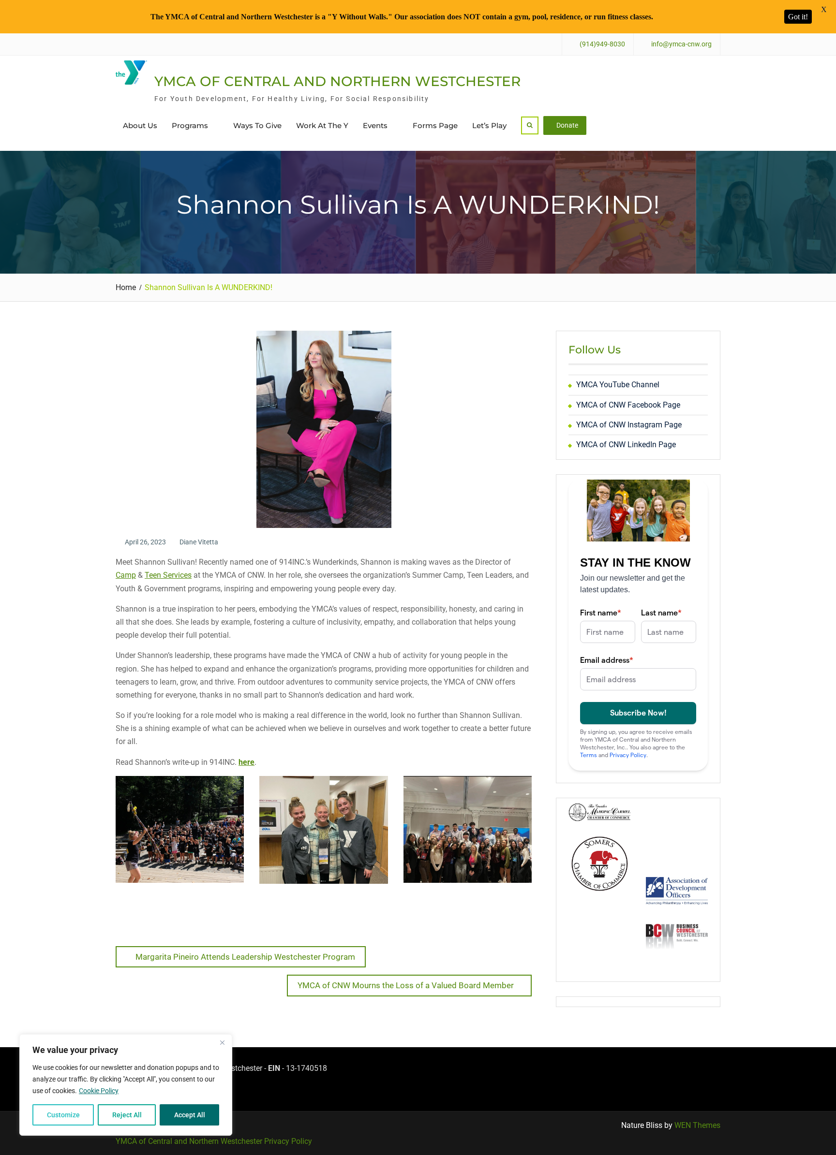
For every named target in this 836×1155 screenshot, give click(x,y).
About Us (140, 125)
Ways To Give (257, 125)
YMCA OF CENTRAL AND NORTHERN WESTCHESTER (337, 81)
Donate (567, 125)
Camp (126, 575)
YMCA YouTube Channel (617, 384)
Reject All (127, 1115)
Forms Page (435, 125)
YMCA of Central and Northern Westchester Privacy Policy (214, 1141)
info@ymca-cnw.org (681, 44)
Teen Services (168, 575)
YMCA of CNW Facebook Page (628, 404)
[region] (125, 1085)
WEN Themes (697, 1125)
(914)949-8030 (602, 44)
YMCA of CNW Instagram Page (629, 424)
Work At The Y (322, 125)
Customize (63, 1115)
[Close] (222, 1042)
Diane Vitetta (198, 542)
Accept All (189, 1115)
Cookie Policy (99, 1091)
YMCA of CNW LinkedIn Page (626, 444)
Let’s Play (489, 125)
